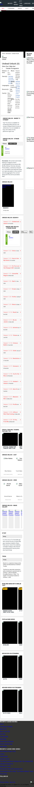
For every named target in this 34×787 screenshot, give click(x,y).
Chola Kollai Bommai (6, 744)
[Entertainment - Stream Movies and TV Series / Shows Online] (1, 3)
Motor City (3, 729)
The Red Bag (4, 736)
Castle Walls (4, 756)
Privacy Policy (4, 782)
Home (3, 53)
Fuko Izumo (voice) (8, 474)
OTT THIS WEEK (21, 3)
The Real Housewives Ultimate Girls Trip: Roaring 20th (16, 761)
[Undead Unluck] (8, 195)
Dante (2, 724)
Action (10, 83)
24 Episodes (6, 210)
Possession (3, 774)
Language (27, 3)
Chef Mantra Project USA (8, 751)
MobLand (6, 645)
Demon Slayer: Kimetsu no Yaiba (8, 611)
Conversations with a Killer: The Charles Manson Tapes (16, 771)
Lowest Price (12, 143)
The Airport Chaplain (6, 726)
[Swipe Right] (21, 194)
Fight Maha (3, 746)
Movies (10, 3)
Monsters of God (5, 766)
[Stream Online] (10, 239)
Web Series (16, 3)
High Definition (24, 232)
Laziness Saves (4, 759)
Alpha (5, 679)
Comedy (10, 78)
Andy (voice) (21, 474)
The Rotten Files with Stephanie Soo (11, 769)
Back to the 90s (5, 731)
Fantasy (10, 76)
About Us (12, 782)
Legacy (2, 754)
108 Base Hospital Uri (6, 764)
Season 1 (6, 208)
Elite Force (6, 713)
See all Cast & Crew (9, 110)
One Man (2, 734)
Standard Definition (15, 232)
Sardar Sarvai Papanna (7, 741)
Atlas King (3, 739)
